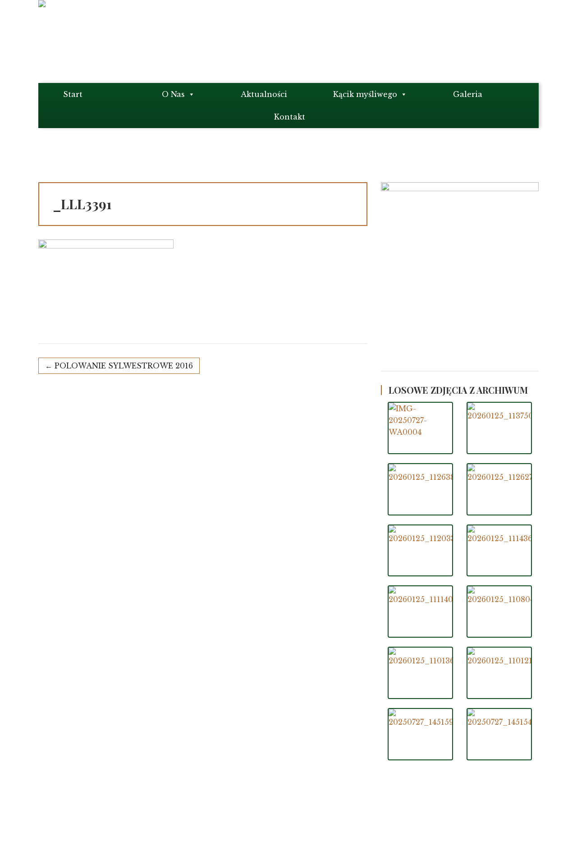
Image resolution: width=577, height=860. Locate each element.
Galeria (467, 94)
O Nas (173, 94)
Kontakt (289, 116)
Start (72, 94)
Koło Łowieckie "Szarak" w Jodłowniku (124, 827)
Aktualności (264, 94)
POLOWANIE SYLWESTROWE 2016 (124, 365)
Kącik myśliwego (365, 94)
